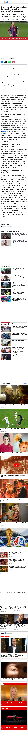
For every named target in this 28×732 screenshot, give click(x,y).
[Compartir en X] (5, 62)
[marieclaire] (14, 661)
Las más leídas (5, 266)
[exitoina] (14, 637)
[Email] (13, 62)
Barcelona (10, 226)
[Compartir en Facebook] (2, 62)
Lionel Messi (3, 226)
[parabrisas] (14, 709)
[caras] (14, 684)
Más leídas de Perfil (7, 324)
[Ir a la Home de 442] (5, 2)
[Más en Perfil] (8, 633)
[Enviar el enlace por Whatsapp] (9, 62)
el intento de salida (6, 75)
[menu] (2, 1)
